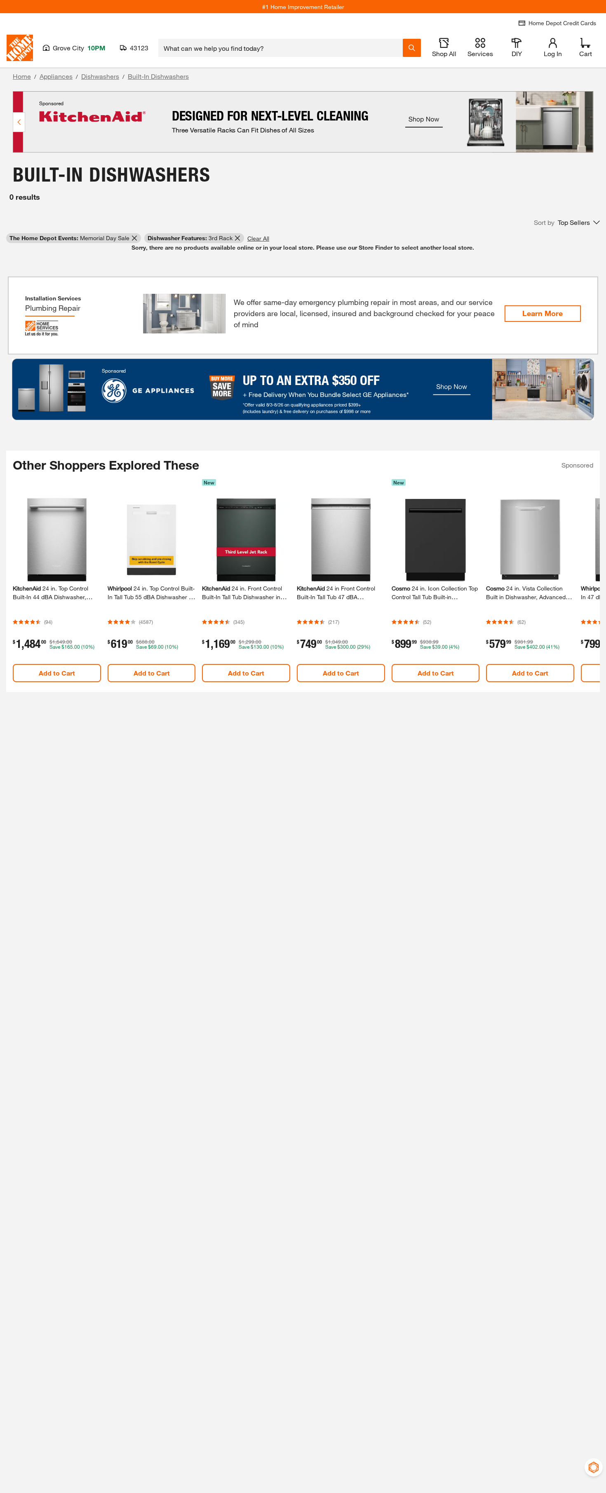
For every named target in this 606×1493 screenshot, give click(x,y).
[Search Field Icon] (412, 48)
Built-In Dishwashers (158, 76)
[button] (567, 222)
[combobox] (280, 48)
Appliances (56, 76)
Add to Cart (57, 673)
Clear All (258, 238)
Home (22, 76)
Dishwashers (100, 76)
